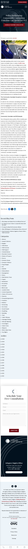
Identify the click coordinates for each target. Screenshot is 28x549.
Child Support (5, 250)
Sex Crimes (4, 307)
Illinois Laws (5, 288)
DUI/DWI (15, 38)
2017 (2, 363)
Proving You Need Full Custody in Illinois (11, 227)
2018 (2, 360)
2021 (2, 352)
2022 (2, 349)
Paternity (4, 296)
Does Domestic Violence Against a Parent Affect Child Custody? (14, 232)
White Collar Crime (6, 330)
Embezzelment (5, 271)
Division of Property (7, 256)
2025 (2, 341)
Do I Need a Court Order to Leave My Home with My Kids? (14, 224)
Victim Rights (5, 323)
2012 (2, 376)
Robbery (4, 302)
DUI (3, 266)
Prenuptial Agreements (7, 298)
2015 (2, 368)
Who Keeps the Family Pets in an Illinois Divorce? (14, 221)
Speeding (4, 313)
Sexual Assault (5, 309)
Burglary (4, 243)
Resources (14, 535)
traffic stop (21, 63)
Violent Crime (5, 326)
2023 (2, 347)
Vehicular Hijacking (6, 321)
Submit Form (14, 430)
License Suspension (7, 292)
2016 (2, 365)
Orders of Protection (7, 294)
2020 (2, 355)
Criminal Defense (6, 252)
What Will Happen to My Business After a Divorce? (14, 229)
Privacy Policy (14, 532)
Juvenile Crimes (6, 290)
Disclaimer (14, 528)
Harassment (5, 281)
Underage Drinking (6, 319)
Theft (3, 315)
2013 (2, 373)
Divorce (4, 258)
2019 (2, 357)
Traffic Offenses (6, 317)
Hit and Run (5, 283)
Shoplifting (4, 311)
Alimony (4, 239)
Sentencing (4, 304)
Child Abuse (5, 245)
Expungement (5, 273)
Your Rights (4, 332)
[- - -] (26, 7)
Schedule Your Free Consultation (14, 25)
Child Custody (5, 247)
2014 (2, 370)
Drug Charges (5, 264)
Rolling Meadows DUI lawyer (8, 188)
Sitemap (14, 538)
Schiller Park (12, 501)
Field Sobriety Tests (7, 277)
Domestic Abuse (6, 260)
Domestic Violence (6, 262)
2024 (2, 344)
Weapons (4, 328)
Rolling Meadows (20, 499)
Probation (4, 300)
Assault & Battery (6, 241)
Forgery (4, 279)
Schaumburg (5, 501)
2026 (2, 339)
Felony (3, 275)
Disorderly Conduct (7, 254)
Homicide (4, 285)
